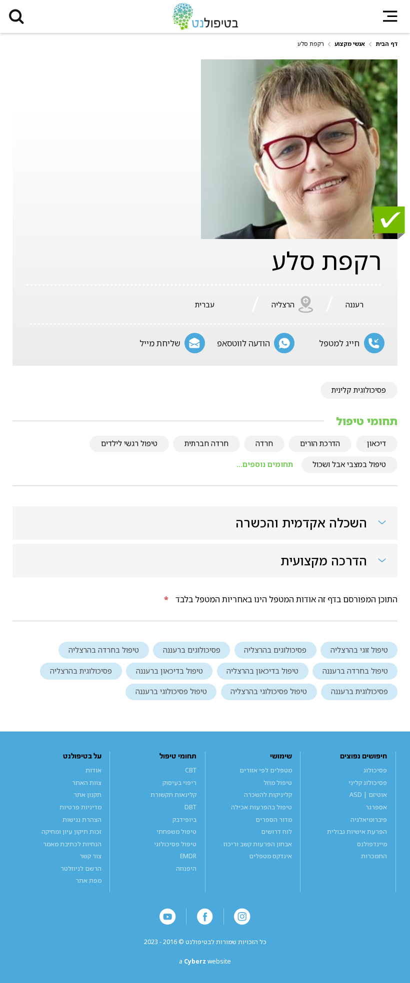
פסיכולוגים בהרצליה (275, 650)
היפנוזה (186, 868)
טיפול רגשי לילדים (129, 443)
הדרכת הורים (320, 443)
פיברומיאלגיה (368, 819)
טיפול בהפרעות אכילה (261, 807)
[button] (16, 16)
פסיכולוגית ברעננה (359, 691)
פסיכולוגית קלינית (359, 390)
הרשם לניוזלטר (81, 868)
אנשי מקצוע (349, 43)
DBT (190, 807)
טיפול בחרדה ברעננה (355, 671)
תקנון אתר (88, 794)
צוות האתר (87, 782)
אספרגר (376, 807)
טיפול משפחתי (176, 831)
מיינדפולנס (372, 844)
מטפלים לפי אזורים (266, 770)
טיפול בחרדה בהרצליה (103, 650)
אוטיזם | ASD (368, 794)
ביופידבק (184, 819)
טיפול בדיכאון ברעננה (169, 671)
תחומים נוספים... (264, 464)
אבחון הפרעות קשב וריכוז (258, 844)
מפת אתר (89, 880)
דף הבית (387, 43)
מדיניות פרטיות (81, 807)
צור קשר (91, 856)
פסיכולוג (375, 770)
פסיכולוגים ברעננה (191, 650)
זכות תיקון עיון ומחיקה (72, 831)
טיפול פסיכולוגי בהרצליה (268, 691)
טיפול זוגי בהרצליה (359, 650)
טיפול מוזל (278, 782)
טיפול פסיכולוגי (175, 844)
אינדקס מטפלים (270, 856)
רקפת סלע (311, 43)
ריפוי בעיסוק (179, 782)
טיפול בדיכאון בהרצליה (262, 671)
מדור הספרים (274, 819)
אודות (94, 770)
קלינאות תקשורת (173, 794)
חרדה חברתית (206, 443)
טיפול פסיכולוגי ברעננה (171, 691)
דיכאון (376, 443)
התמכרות (374, 856)
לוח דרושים (276, 831)
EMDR (188, 856)
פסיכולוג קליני (367, 782)
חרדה (264, 443)
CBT (190, 770)
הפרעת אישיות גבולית (357, 831)
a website (205, 961)
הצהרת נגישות (82, 819)
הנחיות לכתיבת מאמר (72, 844)
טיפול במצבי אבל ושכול (349, 464)
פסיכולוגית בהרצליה (81, 671)
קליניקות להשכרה (268, 794)
